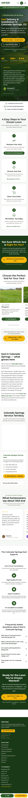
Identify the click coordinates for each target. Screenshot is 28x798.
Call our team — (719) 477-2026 (14, 338)
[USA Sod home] (5, 3)
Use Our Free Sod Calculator (15, 153)
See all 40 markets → (6, 786)
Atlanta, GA (4, 771)
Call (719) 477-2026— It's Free (15, 697)
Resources (4, 760)
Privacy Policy (4, 747)
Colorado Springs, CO (6, 784)
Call (8, 795)
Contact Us (4, 758)
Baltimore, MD (4, 775)
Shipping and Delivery (6, 751)
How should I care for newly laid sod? (14, 661)
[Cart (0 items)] (18, 3)
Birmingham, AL (5, 778)
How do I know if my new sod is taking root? (14, 655)
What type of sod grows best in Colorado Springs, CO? (14, 636)
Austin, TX (3, 773)
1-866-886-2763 (16, 364)
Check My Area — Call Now (15, 476)
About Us (3, 753)
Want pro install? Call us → (14, 226)
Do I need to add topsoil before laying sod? (14, 649)
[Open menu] (25, 3)
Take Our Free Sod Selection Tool (15, 260)
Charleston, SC (5, 780)
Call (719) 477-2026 (11, 44)
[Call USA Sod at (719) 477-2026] (21, 3)
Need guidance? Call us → (14, 179)
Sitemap (3, 762)
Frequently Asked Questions (8, 755)
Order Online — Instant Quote (14, 40)
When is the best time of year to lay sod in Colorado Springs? (14, 642)
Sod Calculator (5, 745)
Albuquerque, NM (5, 769)
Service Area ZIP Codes (10, 483)
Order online (21, 795)
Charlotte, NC (4, 782)
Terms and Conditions (6, 749)
